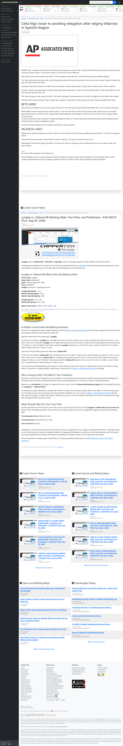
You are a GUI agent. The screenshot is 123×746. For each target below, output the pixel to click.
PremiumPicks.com (49, 309)
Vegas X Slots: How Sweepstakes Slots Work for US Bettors (43, 610)
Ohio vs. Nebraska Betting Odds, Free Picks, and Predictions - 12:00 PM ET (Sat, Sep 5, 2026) (103, 525)
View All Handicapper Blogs (97, 642)
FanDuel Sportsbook (78, 670)
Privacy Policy (101, 670)
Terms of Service (102, 668)
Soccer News (24, 32)
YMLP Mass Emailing (52, 694)
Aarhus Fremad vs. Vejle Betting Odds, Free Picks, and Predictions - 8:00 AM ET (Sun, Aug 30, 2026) (52, 509)
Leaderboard (7, 28)
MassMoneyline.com (79, 594)
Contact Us (24, 700)
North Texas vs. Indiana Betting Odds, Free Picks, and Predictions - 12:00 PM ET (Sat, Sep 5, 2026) (104, 553)
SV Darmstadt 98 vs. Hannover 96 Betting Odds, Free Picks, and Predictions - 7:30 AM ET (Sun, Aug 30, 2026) (51, 540)
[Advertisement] (70, 185)
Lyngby (72, 330)
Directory (6, 30)
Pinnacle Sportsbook (78, 668)
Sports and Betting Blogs (54, 682)
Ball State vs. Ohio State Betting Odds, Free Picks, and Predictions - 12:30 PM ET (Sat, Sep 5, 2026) (104, 481)
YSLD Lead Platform (52, 692)
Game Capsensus (8, 51)
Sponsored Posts (51, 674)
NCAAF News (93, 487)
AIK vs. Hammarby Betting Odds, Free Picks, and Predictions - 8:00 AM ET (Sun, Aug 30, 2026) (52, 495)
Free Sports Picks (51, 690)
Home (23, 668)
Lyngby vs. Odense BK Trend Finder (84, 368)
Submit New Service (52, 678)
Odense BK (83, 330)
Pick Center (7, 17)
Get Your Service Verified (54, 676)
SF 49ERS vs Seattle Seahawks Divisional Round (91, 624)
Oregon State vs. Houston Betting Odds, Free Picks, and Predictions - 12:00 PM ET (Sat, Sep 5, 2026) (104, 495)
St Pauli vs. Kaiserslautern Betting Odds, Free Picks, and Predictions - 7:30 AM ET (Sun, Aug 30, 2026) (52, 555)
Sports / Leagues (8, 19)
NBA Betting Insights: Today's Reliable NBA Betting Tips (94, 599)
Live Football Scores (78, 672)
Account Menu (8, 11)
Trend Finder (7, 46)
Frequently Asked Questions (55, 686)
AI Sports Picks (76, 674)
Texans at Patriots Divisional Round (86, 616)
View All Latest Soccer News (45, 567)
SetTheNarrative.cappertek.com (82, 611)
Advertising (50, 672)
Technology (50, 668)
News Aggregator (9, 53)
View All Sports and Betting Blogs (45, 649)
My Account (7, 8)
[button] (120, 2)
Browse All (6, 62)
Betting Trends (8, 43)
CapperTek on (50, 696)
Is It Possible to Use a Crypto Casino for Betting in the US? (43, 629)
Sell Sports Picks (26, 698)
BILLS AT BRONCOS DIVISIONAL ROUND (88, 633)
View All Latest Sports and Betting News (97, 565)
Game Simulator (8, 48)
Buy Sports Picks (26, 696)
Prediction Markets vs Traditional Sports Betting (91, 607)
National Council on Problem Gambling (59, 726)
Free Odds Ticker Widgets (54, 688)
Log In (9, 744)
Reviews (23, 678)
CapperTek (23, 18)
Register (3, 744)
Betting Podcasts (8, 56)
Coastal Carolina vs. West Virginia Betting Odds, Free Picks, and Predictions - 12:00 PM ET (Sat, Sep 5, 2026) (104, 510)
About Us (24, 694)
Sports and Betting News (33, 18)
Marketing (49, 670)
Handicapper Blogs (52, 684)
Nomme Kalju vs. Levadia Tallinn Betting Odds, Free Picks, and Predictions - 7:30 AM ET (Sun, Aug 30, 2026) (51, 524)
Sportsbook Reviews (9, 35)
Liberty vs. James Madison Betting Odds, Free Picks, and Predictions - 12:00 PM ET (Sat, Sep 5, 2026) (104, 539)
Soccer (41, 18)
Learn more (60, 447)
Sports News (7, 22)
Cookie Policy (101, 672)
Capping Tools (25, 680)
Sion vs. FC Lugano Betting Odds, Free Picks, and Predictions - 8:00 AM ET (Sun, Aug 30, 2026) (52, 481)
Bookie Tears (7, 37)
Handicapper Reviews (10, 32)
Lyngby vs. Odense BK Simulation (98, 393)
